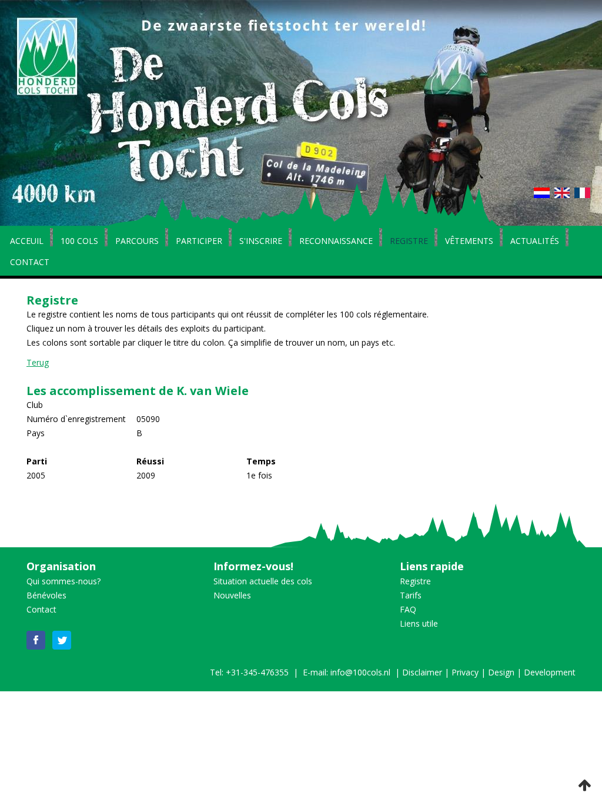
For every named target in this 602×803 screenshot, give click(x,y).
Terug (37, 362)
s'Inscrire (260, 241)
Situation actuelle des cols (262, 581)
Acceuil (27, 241)
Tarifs (411, 595)
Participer (199, 241)
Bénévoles (46, 595)
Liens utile (419, 623)
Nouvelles (232, 595)
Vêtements (469, 241)
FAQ (408, 609)
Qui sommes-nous (61, 581)
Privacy (465, 672)
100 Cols (79, 241)
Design (501, 672)
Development (550, 672)
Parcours (137, 241)
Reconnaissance (336, 241)
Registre (409, 241)
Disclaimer (422, 672)
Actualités (534, 241)
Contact (29, 262)
